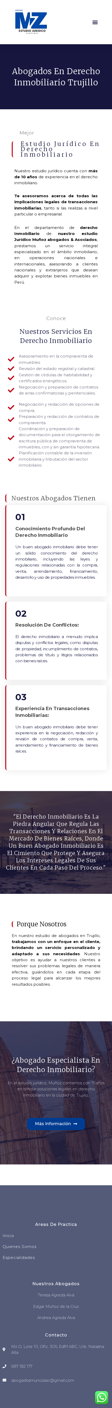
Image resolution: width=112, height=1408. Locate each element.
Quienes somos (19, 1246)
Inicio (8, 1235)
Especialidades (19, 1257)
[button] (95, 22)
